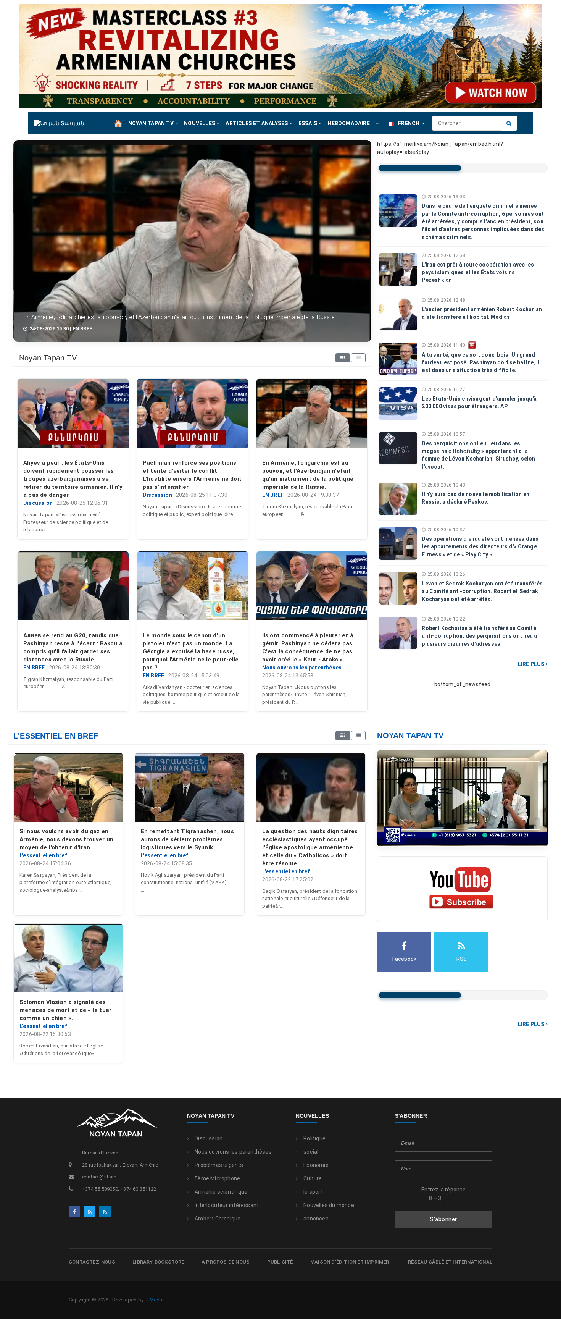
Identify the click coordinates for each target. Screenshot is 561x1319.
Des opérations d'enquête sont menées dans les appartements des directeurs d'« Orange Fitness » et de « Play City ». (480, 547)
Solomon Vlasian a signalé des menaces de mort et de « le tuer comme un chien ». (65, 1010)
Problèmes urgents (219, 1165)
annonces (316, 1219)
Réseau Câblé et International (450, 1262)
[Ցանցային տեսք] (342, 357)
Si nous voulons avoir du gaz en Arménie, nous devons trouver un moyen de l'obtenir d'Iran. (66, 839)
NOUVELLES (200, 123)
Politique (314, 1138)
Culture (312, 1178)
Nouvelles (312, 1116)
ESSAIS (308, 123)
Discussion (208, 1138)
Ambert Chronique (217, 1219)
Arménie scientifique (221, 1192)
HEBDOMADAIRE (348, 123)
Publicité (280, 1262)
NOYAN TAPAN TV (151, 123)
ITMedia (154, 1300)
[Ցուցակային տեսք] (358, 357)
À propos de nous (226, 1262)
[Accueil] (118, 123)
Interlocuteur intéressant (227, 1205)
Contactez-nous (92, 1262)
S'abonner (443, 1219)
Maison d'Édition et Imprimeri (350, 1262)
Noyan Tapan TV (210, 1116)
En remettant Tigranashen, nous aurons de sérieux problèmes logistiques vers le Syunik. (187, 839)
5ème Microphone (217, 1178)
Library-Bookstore (158, 1262)
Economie (316, 1165)
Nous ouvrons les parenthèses (233, 1152)
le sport (313, 1192)
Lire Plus (532, 664)
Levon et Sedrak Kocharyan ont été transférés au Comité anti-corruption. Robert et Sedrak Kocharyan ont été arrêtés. (482, 591)
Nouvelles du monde (328, 1205)
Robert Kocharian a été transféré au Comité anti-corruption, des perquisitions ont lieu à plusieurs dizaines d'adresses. (479, 636)
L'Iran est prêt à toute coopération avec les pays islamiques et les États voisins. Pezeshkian (478, 272)
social (310, 1152)
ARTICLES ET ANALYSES (257, 123)
